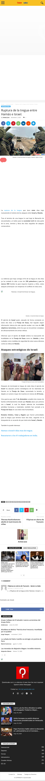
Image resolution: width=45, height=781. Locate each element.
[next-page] (24, 575)
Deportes (4, 750)
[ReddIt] (28, 123)
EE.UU (3, 764)
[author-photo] (22, 534)
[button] (3, 160)
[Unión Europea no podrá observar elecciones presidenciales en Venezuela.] (6, 721)
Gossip (3, 754)
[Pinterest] (13, 123)
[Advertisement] (22, 29)
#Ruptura (15, 502)
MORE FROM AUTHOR (29, 548)
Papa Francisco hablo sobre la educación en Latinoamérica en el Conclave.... (29, 730)
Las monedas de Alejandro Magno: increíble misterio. (21, 648)
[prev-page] (21, 575)
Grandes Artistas (6, 760)
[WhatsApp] (18, 123)
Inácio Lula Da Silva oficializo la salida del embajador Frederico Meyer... (28, 709)
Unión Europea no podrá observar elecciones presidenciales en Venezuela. (28, 719)
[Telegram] (33, 123)
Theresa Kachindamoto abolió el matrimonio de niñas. (11, 521)
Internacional (9, 104)
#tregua (22, 502)
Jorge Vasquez (5, 634)
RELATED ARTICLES (14, 548)
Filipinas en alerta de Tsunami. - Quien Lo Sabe (24, 586)
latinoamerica (5, 757)
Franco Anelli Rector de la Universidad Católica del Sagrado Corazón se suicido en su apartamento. (37, 565)
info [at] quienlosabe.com (26, 689)
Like (41, 609)
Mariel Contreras (6, 644)
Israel (27, 502)
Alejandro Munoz (6, 651)
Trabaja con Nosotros (30, 774)
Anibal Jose (6, 117)
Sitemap (19, 774)
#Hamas (9, 502)
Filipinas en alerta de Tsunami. (35, 520)
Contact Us (12, 774)
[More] (36, 510)
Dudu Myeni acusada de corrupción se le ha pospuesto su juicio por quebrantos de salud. (22, 564)
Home (2, 104)
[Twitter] (8, 123)
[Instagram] (18, 694)
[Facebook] (3, 123)
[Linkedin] (23, 123)
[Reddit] (23, 694)
